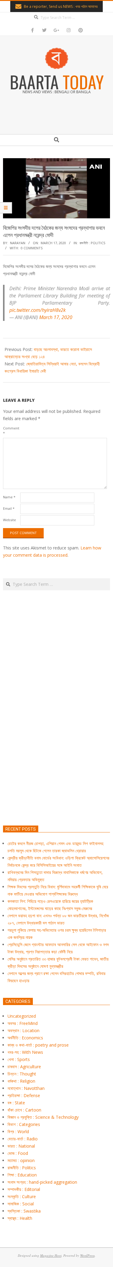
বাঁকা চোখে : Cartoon (24, 1110)
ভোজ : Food (18, 1153)
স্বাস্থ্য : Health (20, 1218)
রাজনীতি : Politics (92, 243)
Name (9, 497)
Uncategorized (22, 1016)
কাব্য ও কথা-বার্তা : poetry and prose (38, 1045)
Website (9, 520)
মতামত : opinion (21, 1160)
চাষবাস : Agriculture (24, 1066)
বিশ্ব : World (18, 1131)
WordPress (87, 1255)
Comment (11, 430)
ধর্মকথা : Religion (21, 1081)
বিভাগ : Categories (24, 1124)
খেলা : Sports (19, 1059)
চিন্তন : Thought (22, 1074)
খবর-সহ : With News (25, 1052)
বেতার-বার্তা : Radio (23, 1139)
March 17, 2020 (55, 317)
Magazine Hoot (50, 1255)
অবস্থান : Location (23, 1030)
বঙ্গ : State (16, 1103)
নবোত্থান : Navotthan (26, 1088)
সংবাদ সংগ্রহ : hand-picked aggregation (42, 1182)
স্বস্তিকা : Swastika (24, 1211)
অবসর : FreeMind (23, 1023)
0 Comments (31, 248)
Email (8, 508)
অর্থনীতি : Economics (25, 1038)
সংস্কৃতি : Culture (22, 1196)
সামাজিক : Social (21, 1204)
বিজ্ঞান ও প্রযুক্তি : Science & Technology (43, 1117)
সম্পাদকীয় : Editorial (24, 1189)
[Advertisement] (56, 736)
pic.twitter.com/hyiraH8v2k (37, 310)
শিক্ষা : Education (22, 1175)
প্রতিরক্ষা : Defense (24, 1095)
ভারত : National (21, 1146)
